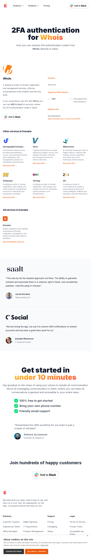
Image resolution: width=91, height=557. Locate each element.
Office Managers (10, 531)
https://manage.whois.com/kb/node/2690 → (65, 119)
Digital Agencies (30, 522)
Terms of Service (77, 522)
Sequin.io (39, 438)
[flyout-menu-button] (18, 5)
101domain (8, 181)
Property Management (33, 531)
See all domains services (14, 242)
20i (64, 181)
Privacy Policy (76, 526)
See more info (10, 166)
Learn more (44, 545)
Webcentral (68, 147)
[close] (87, 535)
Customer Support (11, 522)
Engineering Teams (11, 526)
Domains (7, 225)
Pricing (47, 5)
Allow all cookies (36, 551)
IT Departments (30, 526)
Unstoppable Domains (13, 147)
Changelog (52, 526)
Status (50, 531)
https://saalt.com (22, 297)
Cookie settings (14, 551)
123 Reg (36, 181)
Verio (35, 147)
